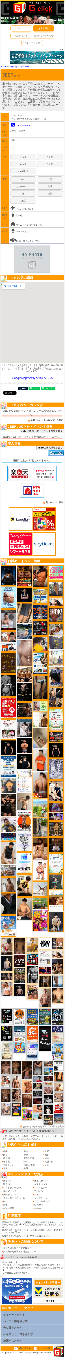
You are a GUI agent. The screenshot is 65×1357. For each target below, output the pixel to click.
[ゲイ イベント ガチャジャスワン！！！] (19, 961)
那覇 (26, 1168)
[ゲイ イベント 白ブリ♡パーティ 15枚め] (6, 1081)
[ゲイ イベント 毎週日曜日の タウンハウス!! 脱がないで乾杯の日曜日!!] (8, 708)
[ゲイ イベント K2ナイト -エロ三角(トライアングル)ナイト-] (48, 1078)
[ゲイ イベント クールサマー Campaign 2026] (40, 663)
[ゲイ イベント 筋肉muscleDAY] (32, 974)
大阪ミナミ (8, 1165)
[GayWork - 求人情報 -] (56, 453)
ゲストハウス (40, 1184)
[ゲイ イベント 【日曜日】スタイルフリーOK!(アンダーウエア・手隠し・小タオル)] (56, 615)
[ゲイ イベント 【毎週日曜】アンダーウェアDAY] (56, 807)
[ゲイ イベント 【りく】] (32, 945)
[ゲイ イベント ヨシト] (40, 644)
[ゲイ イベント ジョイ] (24, 631)
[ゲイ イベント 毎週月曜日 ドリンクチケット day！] (45, 958)
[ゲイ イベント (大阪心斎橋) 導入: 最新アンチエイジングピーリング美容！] (8, 620)
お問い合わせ (24, 1348)
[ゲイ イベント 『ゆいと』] (56, 921)
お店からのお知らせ (43, 35)
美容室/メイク (10, 1191)
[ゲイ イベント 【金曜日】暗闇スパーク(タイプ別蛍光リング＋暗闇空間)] (48, 1120)
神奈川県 (14, 66)
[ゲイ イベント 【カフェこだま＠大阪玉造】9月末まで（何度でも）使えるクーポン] (8, 926)
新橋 (26, 1154)
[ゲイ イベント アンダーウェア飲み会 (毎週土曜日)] (56, 642)
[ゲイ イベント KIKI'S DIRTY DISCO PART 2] (40, 920)
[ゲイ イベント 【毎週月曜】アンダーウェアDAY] (45, 970)
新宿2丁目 (29, 1158)
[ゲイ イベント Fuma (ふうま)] (24, 595)
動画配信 (38, 1205)
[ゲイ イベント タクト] (45, 997)
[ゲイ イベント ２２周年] (19, 1044)
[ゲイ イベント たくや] (59, 1087)
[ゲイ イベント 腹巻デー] (56, 769)
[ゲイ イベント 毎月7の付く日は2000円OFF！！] (48, 1083)
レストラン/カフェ (12, 1187)
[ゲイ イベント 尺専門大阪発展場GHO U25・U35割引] (32, 959)
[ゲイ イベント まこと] (24, 801)
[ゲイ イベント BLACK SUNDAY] (8, 685)
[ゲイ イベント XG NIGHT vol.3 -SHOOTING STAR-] (24, 862)
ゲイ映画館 (8, 1208)
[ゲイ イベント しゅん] (27, 1070)
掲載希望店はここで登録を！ (17, 1248)
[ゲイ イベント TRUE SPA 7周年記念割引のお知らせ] (8, 597)
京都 (26, 1161)
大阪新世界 (29, 1165)
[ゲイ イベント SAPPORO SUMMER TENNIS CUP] (58, 1016)
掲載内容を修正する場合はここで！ (20, 1251)
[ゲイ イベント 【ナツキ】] (16, 1095)
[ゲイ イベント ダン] (40, 576)
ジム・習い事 (40, 1187)
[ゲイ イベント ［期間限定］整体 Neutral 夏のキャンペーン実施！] (8, 853)
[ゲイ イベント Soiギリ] (32, 992)
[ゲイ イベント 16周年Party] (58, 1052)
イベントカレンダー (32, 43)
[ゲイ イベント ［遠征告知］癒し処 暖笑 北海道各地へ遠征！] (24, 908)
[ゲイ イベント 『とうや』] (7, 963)
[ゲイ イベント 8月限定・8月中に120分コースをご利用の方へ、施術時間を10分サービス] (56, 863)
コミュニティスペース (14, 1198)
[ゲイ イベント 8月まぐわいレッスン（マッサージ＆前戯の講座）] (56, 629)
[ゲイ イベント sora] (58, 995)
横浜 (47, 1158)
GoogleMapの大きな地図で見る (32, 378)
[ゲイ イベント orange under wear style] (24, 821)
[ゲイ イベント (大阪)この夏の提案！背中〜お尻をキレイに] (24, 727)
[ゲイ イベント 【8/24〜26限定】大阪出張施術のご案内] (58, 954)
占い (5, 1201)
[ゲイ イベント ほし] (6, 1095)
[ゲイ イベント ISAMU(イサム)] (24, 761)
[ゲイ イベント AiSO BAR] (45, 943)
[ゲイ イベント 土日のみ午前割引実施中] (37, 1116)
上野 (47, 1151)
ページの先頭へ (44, 1348)
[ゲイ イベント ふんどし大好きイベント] (56, 829)
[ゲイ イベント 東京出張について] (48, 1071)
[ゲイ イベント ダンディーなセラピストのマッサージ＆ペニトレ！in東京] (58, 981)
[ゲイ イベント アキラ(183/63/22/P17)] (56, 589)
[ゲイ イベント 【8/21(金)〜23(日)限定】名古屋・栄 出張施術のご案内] (56, 602)
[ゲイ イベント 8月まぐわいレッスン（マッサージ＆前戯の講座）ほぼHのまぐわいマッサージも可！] (8, 870)
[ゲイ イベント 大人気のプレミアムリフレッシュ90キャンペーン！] (56, 817)
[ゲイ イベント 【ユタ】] (27, 1086)
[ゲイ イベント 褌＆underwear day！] (8, 729)
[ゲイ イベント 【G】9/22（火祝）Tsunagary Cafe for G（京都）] (37, 1079)
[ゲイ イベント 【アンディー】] (37, 1108)
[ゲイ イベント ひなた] (6, 1109)
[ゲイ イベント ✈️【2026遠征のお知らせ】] (24, 781)
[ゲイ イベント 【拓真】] (16, 1081)
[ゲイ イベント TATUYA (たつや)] (8, 747)
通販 (5, 1205)
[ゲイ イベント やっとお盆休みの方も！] (24, 576)
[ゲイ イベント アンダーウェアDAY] (37, 1093)
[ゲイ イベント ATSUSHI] (40, 808)
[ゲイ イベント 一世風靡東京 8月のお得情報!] (56, 677)
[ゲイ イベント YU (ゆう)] (19, 990)
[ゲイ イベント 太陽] (40, 687)
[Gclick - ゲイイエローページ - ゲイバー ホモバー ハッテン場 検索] (32, 7)
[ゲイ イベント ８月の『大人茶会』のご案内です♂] (19, 975)
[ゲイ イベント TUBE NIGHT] (8, 766)
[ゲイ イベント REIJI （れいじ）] (48, 1109)
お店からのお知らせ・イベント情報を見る (43, 1126)
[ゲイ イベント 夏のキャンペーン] (56, 719)
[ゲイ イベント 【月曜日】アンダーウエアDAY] (58, 943)
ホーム (21, 28)
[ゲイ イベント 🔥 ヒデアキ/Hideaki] (8, 805)
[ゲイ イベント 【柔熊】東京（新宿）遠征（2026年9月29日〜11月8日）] (59, 1066)
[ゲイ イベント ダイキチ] (8, 824)
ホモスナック (40, 1181)
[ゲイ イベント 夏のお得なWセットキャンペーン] (40, 596)
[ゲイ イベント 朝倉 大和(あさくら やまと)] (48, 1090)
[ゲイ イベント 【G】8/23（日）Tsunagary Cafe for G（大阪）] (8, 647)
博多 (5, 1168)
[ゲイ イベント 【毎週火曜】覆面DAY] (37, 1100)
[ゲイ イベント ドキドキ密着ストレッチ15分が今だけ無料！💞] (24, 692)
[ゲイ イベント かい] (40, 738)
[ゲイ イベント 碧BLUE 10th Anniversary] (8, 575)
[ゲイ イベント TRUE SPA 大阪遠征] (40, 705)
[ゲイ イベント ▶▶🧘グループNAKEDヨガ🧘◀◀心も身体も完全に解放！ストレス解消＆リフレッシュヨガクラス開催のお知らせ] (24, 710)
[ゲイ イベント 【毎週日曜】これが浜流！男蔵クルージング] (56, 736)
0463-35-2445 (23, 125)
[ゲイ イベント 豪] (45, 981)
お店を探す (43, 28)
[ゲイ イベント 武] (56, 845)
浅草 (5, 1154)
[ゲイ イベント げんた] (6, 1067)
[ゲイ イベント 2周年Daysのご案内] (7, 1033)
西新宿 (6, 1158)
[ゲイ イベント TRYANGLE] (24, 842)
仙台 (26, 1151)
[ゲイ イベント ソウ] (56, 881)
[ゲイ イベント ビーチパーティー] (32, 1016)
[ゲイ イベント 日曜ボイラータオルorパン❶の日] (24, 674)
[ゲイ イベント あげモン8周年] (32, 1034)
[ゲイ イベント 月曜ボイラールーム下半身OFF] (7, 988)
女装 (36, 1194)
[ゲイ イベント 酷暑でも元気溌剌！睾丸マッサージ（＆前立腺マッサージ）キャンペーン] (56, 900)
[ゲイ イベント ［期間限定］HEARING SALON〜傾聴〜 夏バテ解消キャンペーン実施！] (24, 885)
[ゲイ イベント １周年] (7, 1016)
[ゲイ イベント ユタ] (8, 884)
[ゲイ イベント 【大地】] (58, 966)
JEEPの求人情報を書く (50, 447)
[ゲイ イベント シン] (7, 946)
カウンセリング (41, 1201)
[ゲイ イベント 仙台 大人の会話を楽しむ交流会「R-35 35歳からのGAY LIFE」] (19, 1016)
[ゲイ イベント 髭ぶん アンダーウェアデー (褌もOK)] (40, 870)
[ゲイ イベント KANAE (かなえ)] (56, 750)
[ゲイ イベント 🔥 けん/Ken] (7, 976)
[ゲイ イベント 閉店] (7, 1050)
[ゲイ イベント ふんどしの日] (8, 663)
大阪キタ (49, 1161)
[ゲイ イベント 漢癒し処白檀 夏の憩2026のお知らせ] (56, 658)
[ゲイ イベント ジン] (59, 1097)
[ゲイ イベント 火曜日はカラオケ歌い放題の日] (16, 1109)
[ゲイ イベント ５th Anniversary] (32, 1051)
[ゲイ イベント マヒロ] (8, 785)
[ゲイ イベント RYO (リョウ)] (24, 745)
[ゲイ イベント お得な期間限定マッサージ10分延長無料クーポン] (8, 636)
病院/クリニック (11, 1194)
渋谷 (47, 1154)
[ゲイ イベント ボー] (40, 827)
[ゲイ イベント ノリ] (40, 848)
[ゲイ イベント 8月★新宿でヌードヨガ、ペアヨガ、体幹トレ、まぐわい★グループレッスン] (40, 889)
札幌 (5, 1151)
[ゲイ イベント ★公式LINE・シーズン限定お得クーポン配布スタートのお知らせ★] (56, 573)
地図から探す (21, 35)
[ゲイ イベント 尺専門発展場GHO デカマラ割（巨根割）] (59, 1108)
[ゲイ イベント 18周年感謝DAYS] (19, 1030)
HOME (3, 66)
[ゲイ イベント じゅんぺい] (19, 945)
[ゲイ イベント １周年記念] (24, 613)
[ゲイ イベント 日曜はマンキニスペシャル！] (40, 612)
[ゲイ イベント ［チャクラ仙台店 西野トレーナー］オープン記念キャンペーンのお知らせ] (40, 760)
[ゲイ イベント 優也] (59, 1077)
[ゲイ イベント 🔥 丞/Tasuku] (48, 1063)
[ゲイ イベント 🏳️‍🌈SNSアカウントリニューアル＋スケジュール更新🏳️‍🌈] (40, 719)
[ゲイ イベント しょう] (16, 1067)
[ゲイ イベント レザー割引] (40, 628)
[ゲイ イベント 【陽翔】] (56, 697)
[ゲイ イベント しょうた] (27, 1100)
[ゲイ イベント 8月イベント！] (8, 836)
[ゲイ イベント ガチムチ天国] (40, 785)
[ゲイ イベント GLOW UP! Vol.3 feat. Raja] (27, 1114)
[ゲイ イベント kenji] (8, 904)
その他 (37, 1208)
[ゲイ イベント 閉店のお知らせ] (45, 1038)
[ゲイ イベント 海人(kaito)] (24, 653)
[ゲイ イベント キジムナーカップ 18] (45, 1016)
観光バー (7, 1184)
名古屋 (6, 1161)
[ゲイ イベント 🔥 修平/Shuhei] (37, 1068)
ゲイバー (25, 66)
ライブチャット (41, 1198)
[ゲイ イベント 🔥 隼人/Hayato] (37, 1086)
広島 (47, 1165)
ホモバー (7, 1181)
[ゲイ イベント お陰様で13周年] (40, 903)
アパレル (38, 1191)
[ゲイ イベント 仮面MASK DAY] (48, 1099)
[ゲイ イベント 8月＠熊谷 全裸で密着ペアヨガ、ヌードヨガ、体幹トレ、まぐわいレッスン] (59, 1118)
